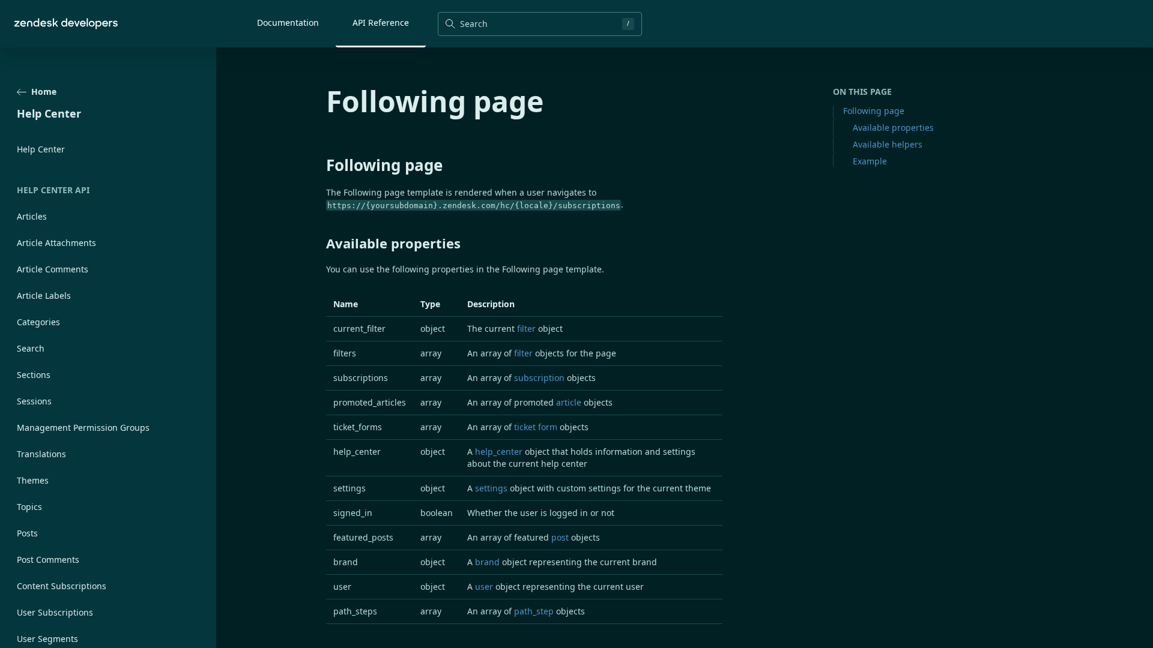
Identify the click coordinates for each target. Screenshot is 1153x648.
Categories (38, 322)
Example (870, 161)
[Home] (66, 23)
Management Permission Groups (83, 427)
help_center (498, 451)
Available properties (893, 127)
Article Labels (44, 295)
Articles (32, 216)
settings (491, 488)
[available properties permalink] (320, 243)
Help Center (41, 149)
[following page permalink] (320, 165)
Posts (27, 533)
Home (43, 91)
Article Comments (52, 269)
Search (30, 348)
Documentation (288, 22)
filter (526, 328)
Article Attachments (56, 242)
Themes (33, 480)
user (484, 586)
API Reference (381, 22)
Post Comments (48, 559)
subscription (539, 377)
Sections (33, 374)
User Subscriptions (55, 612)
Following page (873, 110)
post (560, 537)
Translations (41, 454)
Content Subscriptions (61, 586)
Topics (29, 506)
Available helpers (887, 144)
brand (487, 562)
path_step (534, 611)
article (568, 402)
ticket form (535, 427)
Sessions (34, 401)
